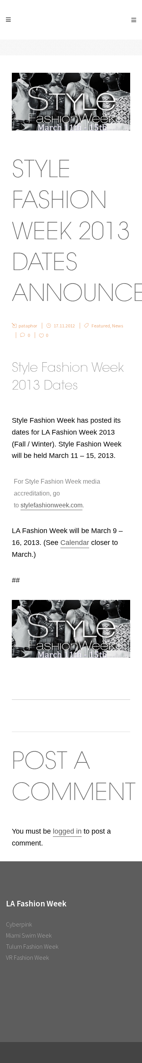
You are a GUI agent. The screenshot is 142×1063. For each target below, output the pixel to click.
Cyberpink (19, 924)
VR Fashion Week (27, 957)
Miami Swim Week (29, 935)
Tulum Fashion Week (32, 946)
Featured (101, 326)
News (117, 326)
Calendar (74, 543)
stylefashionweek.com (51, 505)
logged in (67, 831)
